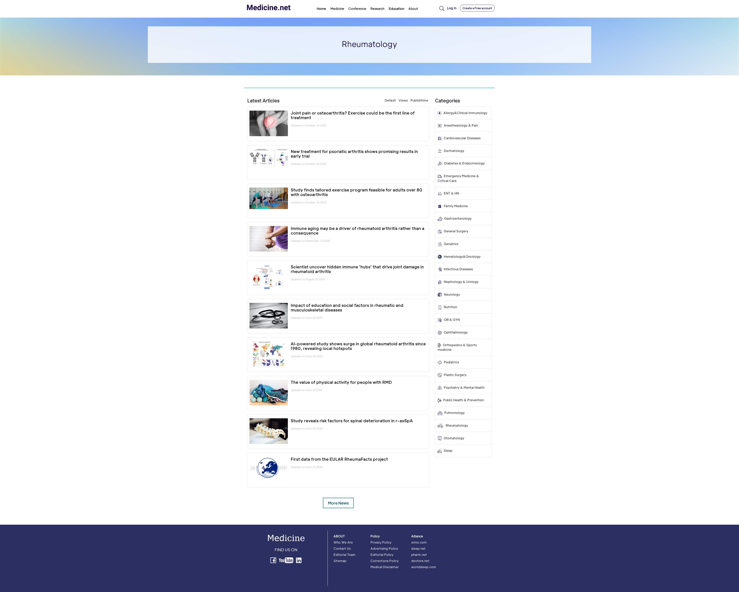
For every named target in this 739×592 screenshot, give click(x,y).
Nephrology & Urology (461, 282)
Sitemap (340, 561)
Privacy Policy (380, 542)
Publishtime (419, 100)
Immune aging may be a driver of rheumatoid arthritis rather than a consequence (357, 230)
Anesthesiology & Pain (461, 125)
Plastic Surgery (455, 375)
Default (390, 100)
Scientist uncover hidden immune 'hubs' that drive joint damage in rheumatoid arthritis (357, 269)
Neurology (452, 294)
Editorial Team (344, 555)
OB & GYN (452, 320)
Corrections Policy (384, 561)
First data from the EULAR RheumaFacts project (339, 459)
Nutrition (450, 307)
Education (396, 9)
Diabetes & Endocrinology (464, 163)
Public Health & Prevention (463, 400)
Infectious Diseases (458, 269)
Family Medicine (456, 206)
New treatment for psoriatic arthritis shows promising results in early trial (354, 153)
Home (321, 9)
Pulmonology (454, 413)
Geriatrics (451, 244)
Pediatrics (451, 362)
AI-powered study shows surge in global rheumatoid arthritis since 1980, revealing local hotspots (358, 346)
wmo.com (419, 542)
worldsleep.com (423, 567)
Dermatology (454, 151)
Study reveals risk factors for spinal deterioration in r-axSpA (352, 420)
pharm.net (419, 555)
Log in (451, 8)
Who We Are (343, 542)
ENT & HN (451, 193)
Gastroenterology (457, 219)
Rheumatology (456, 425)
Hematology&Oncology (462, 256)
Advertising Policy (384, 548)
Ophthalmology (456, 332)
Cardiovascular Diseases (462, 138)
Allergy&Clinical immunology (465, 113)
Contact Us (342, 548)
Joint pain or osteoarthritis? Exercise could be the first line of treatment (353, 115)
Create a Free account (477, 8)
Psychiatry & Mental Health (464, 387)
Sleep (448, 451)
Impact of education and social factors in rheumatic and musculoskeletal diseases (347, 307)
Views (403, 100)
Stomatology (454, 438)
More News (338, 502)
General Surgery (456, 231)
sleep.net (418, 548)
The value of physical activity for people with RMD (341, 382)
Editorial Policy (381, 555)
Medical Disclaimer (384, 567)
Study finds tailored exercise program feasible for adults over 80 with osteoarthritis (356, 192)
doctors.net (420, 561)
